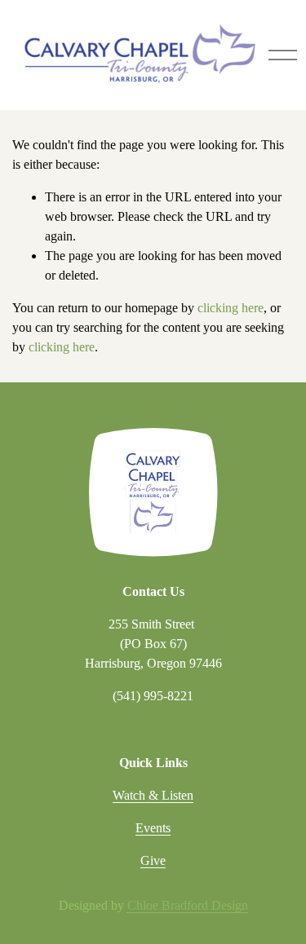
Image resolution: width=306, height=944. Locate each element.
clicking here (230, 308)
